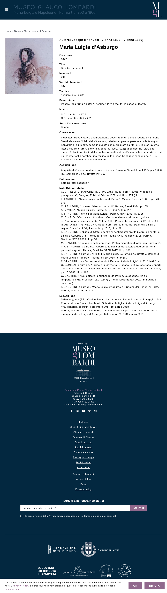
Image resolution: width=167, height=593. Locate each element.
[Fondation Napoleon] (79, 566)
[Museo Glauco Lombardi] (157, 3)
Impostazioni (12, 589)
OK (135, 585)
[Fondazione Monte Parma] (62, 545)
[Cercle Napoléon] (124, 565)
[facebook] (71, 411)
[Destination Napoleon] (106, 565)
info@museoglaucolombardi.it (87, 405)
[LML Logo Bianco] (47, 565)
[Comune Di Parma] (100, 542)
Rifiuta (154, 585)
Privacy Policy (20, 586)
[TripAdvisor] (95, 410)
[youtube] (83, 411)
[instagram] (77, 411)
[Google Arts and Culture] (89, 411)
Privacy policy (56, 516)
